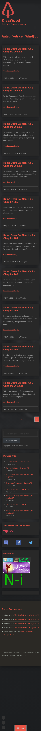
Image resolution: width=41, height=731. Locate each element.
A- (4, 728)
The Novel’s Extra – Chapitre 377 (17, 468)
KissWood (11, 20)
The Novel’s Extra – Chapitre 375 (17, 504)
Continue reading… (11, 71)
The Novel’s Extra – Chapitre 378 (17, 462)
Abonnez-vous (11, 440)
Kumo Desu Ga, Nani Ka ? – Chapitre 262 (19, 309)
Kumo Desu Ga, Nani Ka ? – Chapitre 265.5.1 (19, 164)
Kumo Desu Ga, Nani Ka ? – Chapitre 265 (19, 200)
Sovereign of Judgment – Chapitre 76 (19, 483)
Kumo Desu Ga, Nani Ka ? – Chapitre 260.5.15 (19, 384)
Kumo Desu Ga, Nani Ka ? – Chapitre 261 (19, 348)
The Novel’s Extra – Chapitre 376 (17, 489)
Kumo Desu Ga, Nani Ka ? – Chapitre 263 (19, 273)
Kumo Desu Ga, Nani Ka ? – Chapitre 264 (19, 236)
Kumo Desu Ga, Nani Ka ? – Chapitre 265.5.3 (19, 89)
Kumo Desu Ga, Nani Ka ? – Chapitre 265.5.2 (19, 125)
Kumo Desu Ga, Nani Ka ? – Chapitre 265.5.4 (19, 50)
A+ (4, 719)
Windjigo (23, 78)
